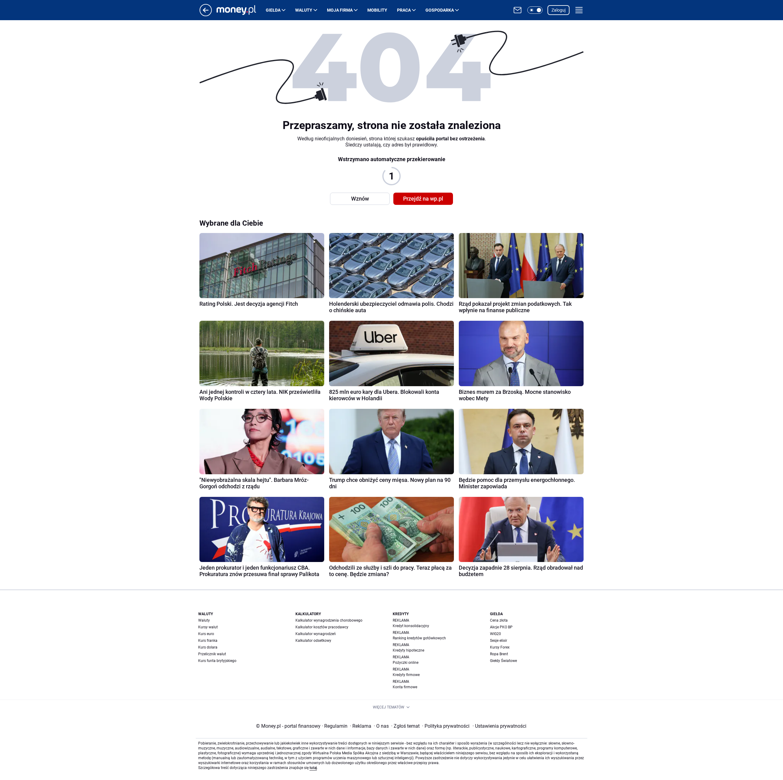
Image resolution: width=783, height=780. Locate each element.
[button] (535, 10)
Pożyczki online (405, 662)
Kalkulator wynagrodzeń (315, 634)
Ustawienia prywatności (499, 726)
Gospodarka (439, 10)
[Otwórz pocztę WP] (517, 10)
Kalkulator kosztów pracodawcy (321, 627)
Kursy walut (208, 627)
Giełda (273, 10)
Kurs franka (207, 640)
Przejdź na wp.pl (423, 198)
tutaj (313, 768)
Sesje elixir (498, 640)
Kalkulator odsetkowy (313, 640)
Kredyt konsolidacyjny (411, 626)
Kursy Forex (500, 647)
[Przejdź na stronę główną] (205, 14)
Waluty (303, 10)
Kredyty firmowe (406, 675)
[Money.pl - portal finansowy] (241, 10)
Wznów (360, 198)
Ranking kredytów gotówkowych (419, 638)
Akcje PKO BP (501, 627)
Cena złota (499, 620)
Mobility (377, 10)
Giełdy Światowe (503, 661)
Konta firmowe (405, 687)
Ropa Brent (499, 654)
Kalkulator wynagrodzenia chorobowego (328, 620)
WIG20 (495, 634)
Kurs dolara (207, 647)
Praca (404, 10)
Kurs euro (206, 634)
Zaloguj (558, 10)
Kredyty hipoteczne (408, 650)
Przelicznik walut (212, 654)
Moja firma (340, 10)
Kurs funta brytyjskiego (217, 661)
